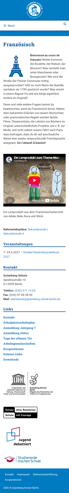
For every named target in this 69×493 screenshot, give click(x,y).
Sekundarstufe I (38, 229)
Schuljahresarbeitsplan (19, 322)
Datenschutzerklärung (45, 474)
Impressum (23, 474)
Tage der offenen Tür (17, 338)
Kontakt (9, 317)
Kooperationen (13, 349)
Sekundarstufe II (13, 233)
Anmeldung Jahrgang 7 (19, 328)
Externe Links (12, 354)
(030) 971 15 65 (25, 290)
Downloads (11, 359)
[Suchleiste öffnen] (65, 24)
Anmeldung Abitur (16, 333)
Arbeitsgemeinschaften (19, 343)
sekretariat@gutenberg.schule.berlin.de (35, 299)
